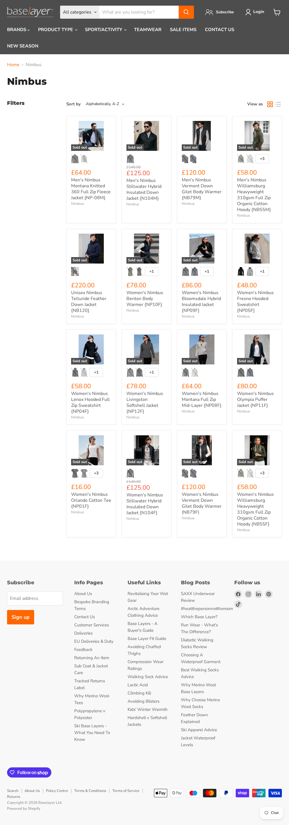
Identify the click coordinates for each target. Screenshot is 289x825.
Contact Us (84, 617)
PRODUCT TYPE (56, 30)
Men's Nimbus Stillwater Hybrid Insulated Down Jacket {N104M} (143, 189)
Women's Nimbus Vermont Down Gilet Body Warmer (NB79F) (202, 503)
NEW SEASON (22, 46)
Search (12, 790)
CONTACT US (219, 30)
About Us (83, 593)
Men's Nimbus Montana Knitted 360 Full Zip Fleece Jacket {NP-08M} (91, 189)
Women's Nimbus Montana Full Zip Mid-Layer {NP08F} (202, 399)
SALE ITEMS (183, 30)
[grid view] (270, 104)
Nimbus (77, 203)
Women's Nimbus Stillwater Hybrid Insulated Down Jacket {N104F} (144, 504)
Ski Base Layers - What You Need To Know (92, 732)
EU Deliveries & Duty (93, 641)
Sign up (21, 617)
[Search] (186, 12)
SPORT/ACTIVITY (104, 30)
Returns (13, 796)
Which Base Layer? (199, 617)
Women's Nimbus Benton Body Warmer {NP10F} (144, 299)
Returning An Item (91, 658)
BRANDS (17, 30)
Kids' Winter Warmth (148, 709)
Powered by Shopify (23, 808)
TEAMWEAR (147, 30)
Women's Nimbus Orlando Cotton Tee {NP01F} (91, 500)
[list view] (278, 104)
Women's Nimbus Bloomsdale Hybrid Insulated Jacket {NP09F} (201, 302)
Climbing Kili (139, 693)
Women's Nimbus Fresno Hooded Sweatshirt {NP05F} (255, 302)
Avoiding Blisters (143, 701)
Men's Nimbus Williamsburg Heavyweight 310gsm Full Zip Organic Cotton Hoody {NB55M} (254, 195)
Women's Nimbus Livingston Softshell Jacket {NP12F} (144, 402)
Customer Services (91, 625)
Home (13, 64)
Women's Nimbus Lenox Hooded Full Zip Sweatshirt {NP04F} (90, 402)
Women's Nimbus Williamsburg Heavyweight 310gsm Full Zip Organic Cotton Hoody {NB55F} (255, 509)
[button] (255, 12)
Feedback (83, 649)
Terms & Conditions (90, 790)
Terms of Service (125, 790)
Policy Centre (57, 790)
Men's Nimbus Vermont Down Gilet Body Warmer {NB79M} (202, 189)
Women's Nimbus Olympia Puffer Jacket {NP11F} (255, 399)
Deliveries (83, 633)
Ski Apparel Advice (199, 730)
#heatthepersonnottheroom (207, 608)
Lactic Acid (138, 685)
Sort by (73, 104)
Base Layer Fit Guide (147, 638)
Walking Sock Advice (148, 676)
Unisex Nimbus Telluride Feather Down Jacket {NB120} (88, 302)
